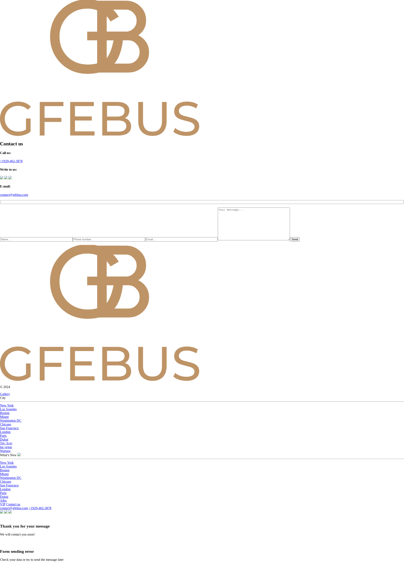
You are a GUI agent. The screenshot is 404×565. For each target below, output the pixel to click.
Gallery (5, 394)
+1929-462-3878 (11, 161)
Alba (3, 500)
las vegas (6, 447)
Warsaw (5, 451)
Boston (4, 413)
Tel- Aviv (6, 443)
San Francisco (9, 428)
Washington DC (10, 420)
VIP (2, 504)
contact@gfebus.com (14, 195)
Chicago (5, 424)
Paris (3, 435)
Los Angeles (8, 409)
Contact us (13, 504)
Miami (4, 417)
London (5, 432)
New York (7, 405)
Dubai (4, 439)
